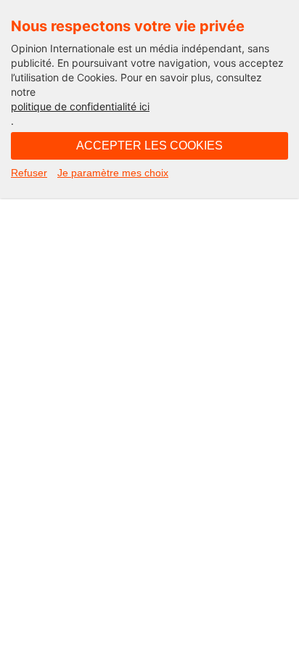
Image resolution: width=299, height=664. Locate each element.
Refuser (29, 173)
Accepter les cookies (149, 145)
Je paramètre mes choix (112, 173)
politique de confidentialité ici (80, 106)
